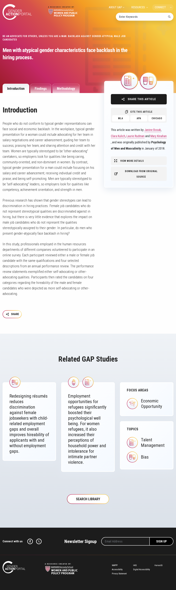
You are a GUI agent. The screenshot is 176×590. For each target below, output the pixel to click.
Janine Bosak (152, 130)
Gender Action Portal (17, 12)
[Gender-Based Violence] (73, 382)
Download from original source (141, 174)
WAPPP (115, 565)
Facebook (30, 541)
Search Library (88, 499)
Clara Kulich (118, 136)
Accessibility (117, 569)
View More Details (132, 161)
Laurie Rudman (135, 136)
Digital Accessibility (141, 569)
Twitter (39, 541)
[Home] (14, 567)
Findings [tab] (41, 88)
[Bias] (148, 80)
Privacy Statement (119, 573)
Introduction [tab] (16, 88)
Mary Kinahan (158, 136)
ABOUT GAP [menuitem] (115, 7)
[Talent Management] (129, 80)
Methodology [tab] (66, 88)
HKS (135, 565)
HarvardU (159, 565)
